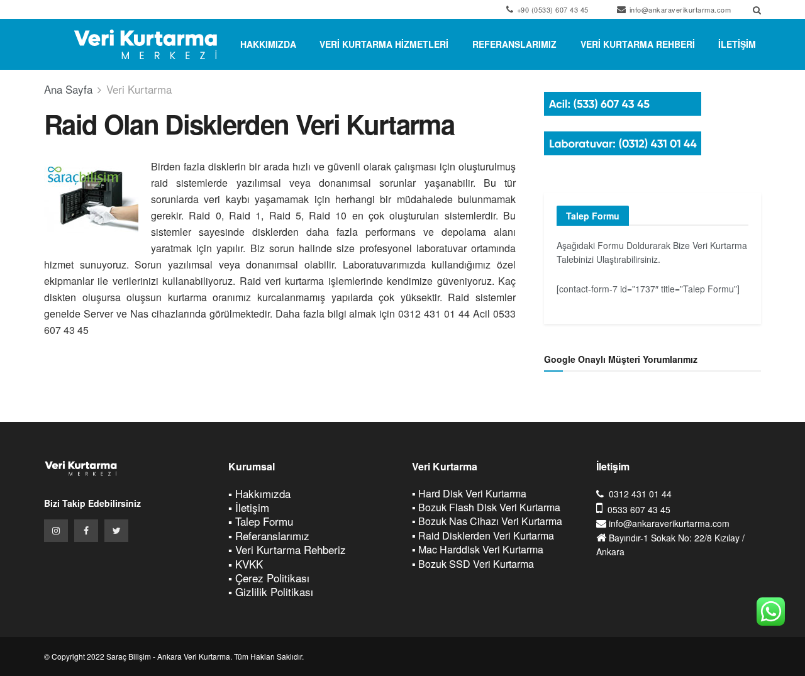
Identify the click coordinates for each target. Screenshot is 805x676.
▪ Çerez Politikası (268, 577)
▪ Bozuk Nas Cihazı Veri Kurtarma (487, 521)
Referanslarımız (514, 44)
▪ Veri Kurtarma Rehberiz (287, 549)
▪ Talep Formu (260, 521)
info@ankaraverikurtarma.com (679, 9)
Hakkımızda (268, 44)
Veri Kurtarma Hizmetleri (383, 44)
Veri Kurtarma (139, 89)
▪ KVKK (245, 564)
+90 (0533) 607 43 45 (551, 9)
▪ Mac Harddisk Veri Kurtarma (477, 549)
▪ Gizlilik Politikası (270, 591)
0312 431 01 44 (640, 493)
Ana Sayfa (68, 89)
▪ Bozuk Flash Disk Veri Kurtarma (486, 507)
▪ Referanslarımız (268, 535)
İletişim (737, 44)
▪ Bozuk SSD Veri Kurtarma (473, 564)
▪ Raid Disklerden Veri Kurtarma (483, 535)
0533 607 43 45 (639, 509)
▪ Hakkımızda (259, 493)
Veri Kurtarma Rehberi (637, 44)
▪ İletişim (248, 507)
